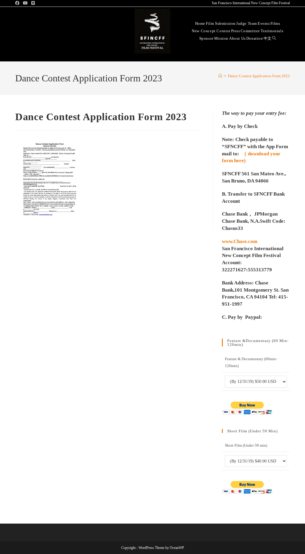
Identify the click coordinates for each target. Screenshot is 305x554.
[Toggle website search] (274, 38)
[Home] (220, 76)
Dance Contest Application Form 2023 (259, 76)
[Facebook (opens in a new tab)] (18, 3)
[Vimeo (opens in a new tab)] (33, 3)
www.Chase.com (239, 241)
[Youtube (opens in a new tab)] (25, 3)
